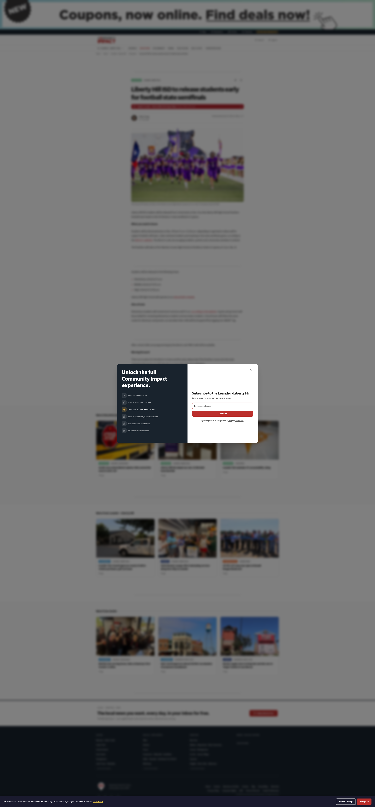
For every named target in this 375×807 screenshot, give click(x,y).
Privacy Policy (239, 421)
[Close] (250, 370)
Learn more (98, 801)
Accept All (364, 801)
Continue (223, 414)
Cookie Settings (346, 801)
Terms (230, 421)
